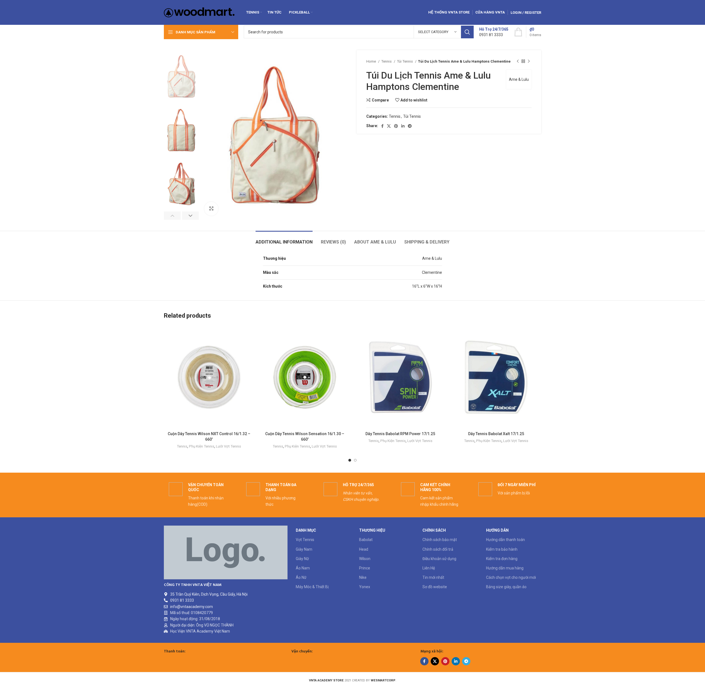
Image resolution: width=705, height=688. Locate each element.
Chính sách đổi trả (437, 549)
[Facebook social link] (382, 126)
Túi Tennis (405, 61)
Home (371, 61)
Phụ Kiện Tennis (201, 446)
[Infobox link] (493, 32)
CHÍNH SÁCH (434, 530)
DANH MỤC (306, 530)
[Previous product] (517, 61)
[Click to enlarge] (211, 209)
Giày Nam (304, 549)
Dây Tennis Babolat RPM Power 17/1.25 (400, 434)
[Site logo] (199, 12)
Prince (364, 568)
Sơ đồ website (434, 587)
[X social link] (388, 126)
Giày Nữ (302, 558)
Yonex (364, 587)
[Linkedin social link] (403, 126)
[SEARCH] (467, 32)
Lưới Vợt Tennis (228, 446)
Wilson (364, 558)
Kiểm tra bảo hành (501, 549)
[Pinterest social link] (396, 126)
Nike (363, 577)
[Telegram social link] (409, 126)
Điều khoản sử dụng (439, 558)
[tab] (284, 239)
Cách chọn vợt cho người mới (511, 577)
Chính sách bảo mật (439, 539)
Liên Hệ (428, 568)
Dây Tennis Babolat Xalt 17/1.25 (496, 434)
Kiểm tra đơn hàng (501, 558)
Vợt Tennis (305, 539)
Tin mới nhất (433, 577)
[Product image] (305, 377)
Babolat (366, 539)
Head (363, 549)
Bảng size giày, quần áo (506, 587)
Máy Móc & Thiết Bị (312, 587)
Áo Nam (303, 568)
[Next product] (529, 61)
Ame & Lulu (519, 79)
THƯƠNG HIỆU (372, 530)
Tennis (386, 61)
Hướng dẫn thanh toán (505, 539)
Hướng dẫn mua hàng (505, 568)
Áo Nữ (301, 577)
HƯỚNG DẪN (497, 530)
